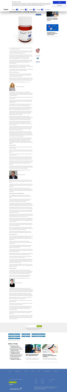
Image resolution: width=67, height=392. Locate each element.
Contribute (42, 379)
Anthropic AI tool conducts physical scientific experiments (16, 350)
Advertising (36, 381)
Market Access (17, 371)
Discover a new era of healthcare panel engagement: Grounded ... (50, 355)
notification (11, 164)
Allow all (59, 2)
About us (35, 379)
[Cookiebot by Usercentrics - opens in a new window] (6, 9)
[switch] (26, 9)
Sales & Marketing (47, 371)
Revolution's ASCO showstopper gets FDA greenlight (15, 347)
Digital (10, 371)
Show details (47, 9)
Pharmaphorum (16, 389)
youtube (9, 384)
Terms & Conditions (52, 379)
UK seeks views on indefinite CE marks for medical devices (52, 33)
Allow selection (59, 5)
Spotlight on (56, 371)
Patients (33, 371)
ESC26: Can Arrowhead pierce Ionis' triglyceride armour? (52, 19)
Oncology (25, 371)
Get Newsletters (13, 382)
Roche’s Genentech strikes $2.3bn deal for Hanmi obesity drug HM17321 (16, 356)
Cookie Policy (42, 381)
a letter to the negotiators (23, 60)
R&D (39, 371)
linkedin (10, 384)
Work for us (50, 381)
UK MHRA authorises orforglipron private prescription (15, 353)
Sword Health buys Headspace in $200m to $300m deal (15, 359)
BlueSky (12, 384)
